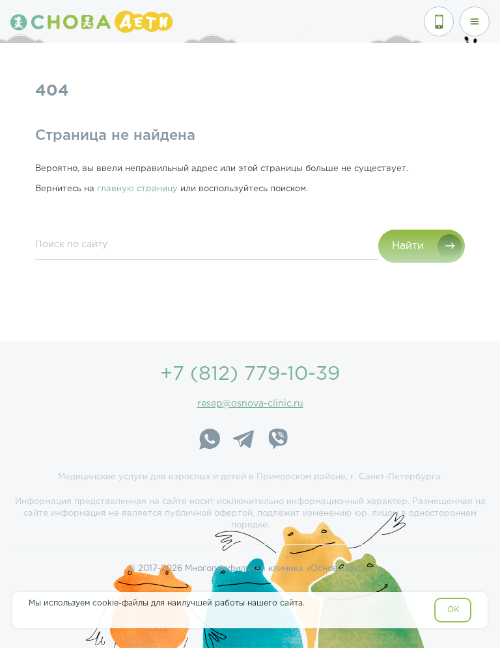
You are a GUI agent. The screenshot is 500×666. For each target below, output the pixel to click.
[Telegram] (243, 441)
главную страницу (137, 189)
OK (453, 609)
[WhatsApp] (209, 441)
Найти (408, 246)
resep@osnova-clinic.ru (250, 404)
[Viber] (277, 441)
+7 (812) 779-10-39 (250, 374)
